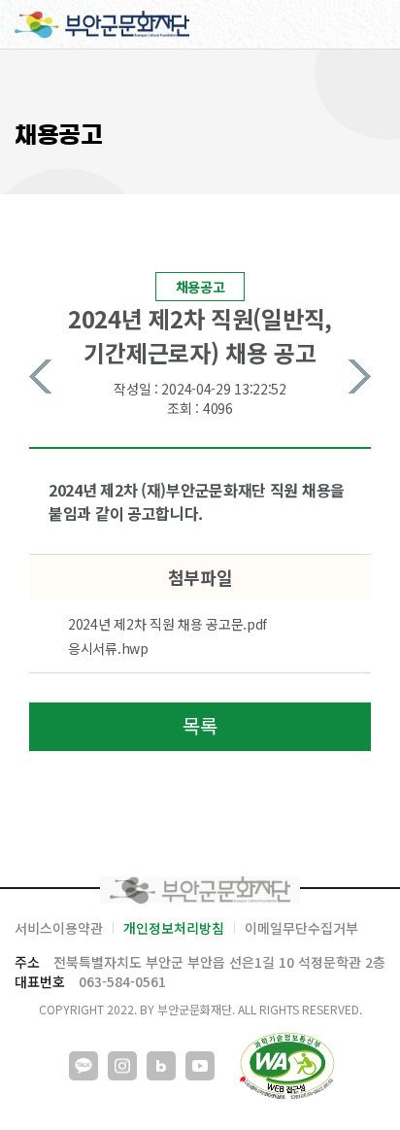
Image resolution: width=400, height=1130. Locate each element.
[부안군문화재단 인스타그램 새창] (122, 1065)
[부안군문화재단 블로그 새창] (161, 1065)
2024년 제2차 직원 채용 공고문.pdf (167, 623)
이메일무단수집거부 (301, 928)
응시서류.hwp (108, 648)
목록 (200, 725)
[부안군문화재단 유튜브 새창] (200, 1065)
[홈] (102, 24)
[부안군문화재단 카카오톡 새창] (83, 1065)
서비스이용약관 (59, 928)
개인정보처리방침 (173, 928)
